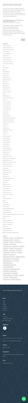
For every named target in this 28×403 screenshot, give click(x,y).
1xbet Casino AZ (6, 59)
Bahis (4, 69)
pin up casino (6, 190)
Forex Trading (6, 142)
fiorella (6, 5)
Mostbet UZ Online (7, 166)
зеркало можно (6, 271)
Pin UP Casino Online (7, 194)
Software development (8, 208)
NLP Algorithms (6, 170)
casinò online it (6, 108)
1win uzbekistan (6, 53)
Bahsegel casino (6, 79)
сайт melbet (15, 275)
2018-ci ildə (11, 242)
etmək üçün (5, 248)
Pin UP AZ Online (6, 186)
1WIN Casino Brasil (7, 47)
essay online (5, 128)
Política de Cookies (7, 320)
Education (5, 124)
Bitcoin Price (5, 89)
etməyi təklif (11, 248)
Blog (4, 93)
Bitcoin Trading (6, 91)
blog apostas (5, 244)
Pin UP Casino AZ (6, 192)
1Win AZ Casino (6, 45)
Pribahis (4, 202)
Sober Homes (6, 204)
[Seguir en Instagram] (4, 328)
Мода (4, 218)
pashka (4, 182)
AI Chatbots (5, 67)
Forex (4, 134)
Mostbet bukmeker (18, 248)
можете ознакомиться (7, 275)
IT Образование (6, 148)
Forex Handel (17, 5)
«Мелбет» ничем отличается (8, 256)
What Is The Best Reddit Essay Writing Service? (13, 214)
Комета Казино (6, 216)
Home (4, 301)
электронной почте (13, 277)
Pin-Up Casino (18, 250)
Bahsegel (5, 75)
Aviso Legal (5, 316)
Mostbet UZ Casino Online (8, 162)
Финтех (4, 226)
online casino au (6, 172)
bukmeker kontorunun (7, 246)
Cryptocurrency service (8, 122)
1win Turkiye (5, 51)
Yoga (4, 302)
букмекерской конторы (7, 260)
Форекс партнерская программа (10, 232)
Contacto (5, 310)
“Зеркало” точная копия (15, 279)
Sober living (5, 206)
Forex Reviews (6, 140)
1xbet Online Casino (7, 63)
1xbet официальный (19, 238)
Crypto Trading (6, 116)
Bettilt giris (5, 85)
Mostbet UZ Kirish (7, 164)
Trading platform (6, 210)
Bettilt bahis (5, 83)
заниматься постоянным (8, 267)
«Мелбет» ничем (12, 254)
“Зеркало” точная (6, 279)
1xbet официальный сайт (8, 240)
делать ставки (16, 260)
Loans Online (6, 154)
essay (4, 126)
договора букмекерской (7, 262)
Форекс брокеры (6, 228)
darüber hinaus (15, 246)
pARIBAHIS (5, 174)
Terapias (5, 306)
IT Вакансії (5, 146)
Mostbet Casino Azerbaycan (9, 158)
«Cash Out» (5, 254)
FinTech (4, 132)
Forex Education (6, 136)
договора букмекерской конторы (9, 265)
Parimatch (5, 176)
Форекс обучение (7, 230)
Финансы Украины (7, 224)
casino (4, 99)
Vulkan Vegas (19, 252)
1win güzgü (11, 238)
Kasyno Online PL (6, 150)
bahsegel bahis (6, 77)
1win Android (5, 238)
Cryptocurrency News (7, 120)
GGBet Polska (6, 144)
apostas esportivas (18, 242)
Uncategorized (6, 212)
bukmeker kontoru (12, 244)
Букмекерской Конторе (20, 256)
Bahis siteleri (5, 71)
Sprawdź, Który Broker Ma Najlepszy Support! (12, 4)
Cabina (4, 304)
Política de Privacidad (7, 318)
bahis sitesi (5, 73)
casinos (4, 112)
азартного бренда (15, 258)
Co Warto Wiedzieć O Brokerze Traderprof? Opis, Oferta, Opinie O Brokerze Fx (13, 21)
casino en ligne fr (6, 101)
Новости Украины (7, 220)
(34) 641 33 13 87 (6, 347)
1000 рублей (5, 242)
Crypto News (5, 114)
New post (5, 168)
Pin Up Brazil (5, 188)
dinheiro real (21, 246)
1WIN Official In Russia (8, 49)
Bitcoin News (5, 87)
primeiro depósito (6, 252)
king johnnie (5, 152)
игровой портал (13, 271)
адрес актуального (6, 258)
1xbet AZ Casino (6, 57)
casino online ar (6, 106)
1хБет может (16, 240)
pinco (4, 196)
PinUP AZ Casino (6, 198)
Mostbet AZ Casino (7, 156)
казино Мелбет (15, 273)
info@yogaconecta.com (8, 363)
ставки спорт (21, 275)
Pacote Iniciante (12, 250)
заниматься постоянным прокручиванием (11, 269)
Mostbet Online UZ (7, 160)
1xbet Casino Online (7, 61)
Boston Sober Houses (7, 98)
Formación (5, 308)
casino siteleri (6, 110)
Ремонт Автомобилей (7, 222)
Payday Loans (6, 184)
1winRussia (5, 55)
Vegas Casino (13, 252)
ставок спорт (5, 277)
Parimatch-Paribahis (7, 178)
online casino (5, 250)
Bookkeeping (5, 95)
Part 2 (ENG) (5, 180)
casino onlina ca (6, 104)
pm (3, 200)
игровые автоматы (7, 273)
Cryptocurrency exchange (8, 118)
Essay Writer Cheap (7, 130)
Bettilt (4, 81)
